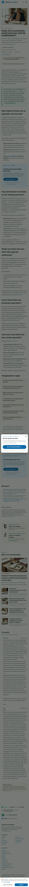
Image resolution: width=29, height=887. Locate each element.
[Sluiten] (26, 436)
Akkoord (21, 884)
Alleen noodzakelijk (7, 884)
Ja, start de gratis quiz (13, 447)
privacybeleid (7, 881)
